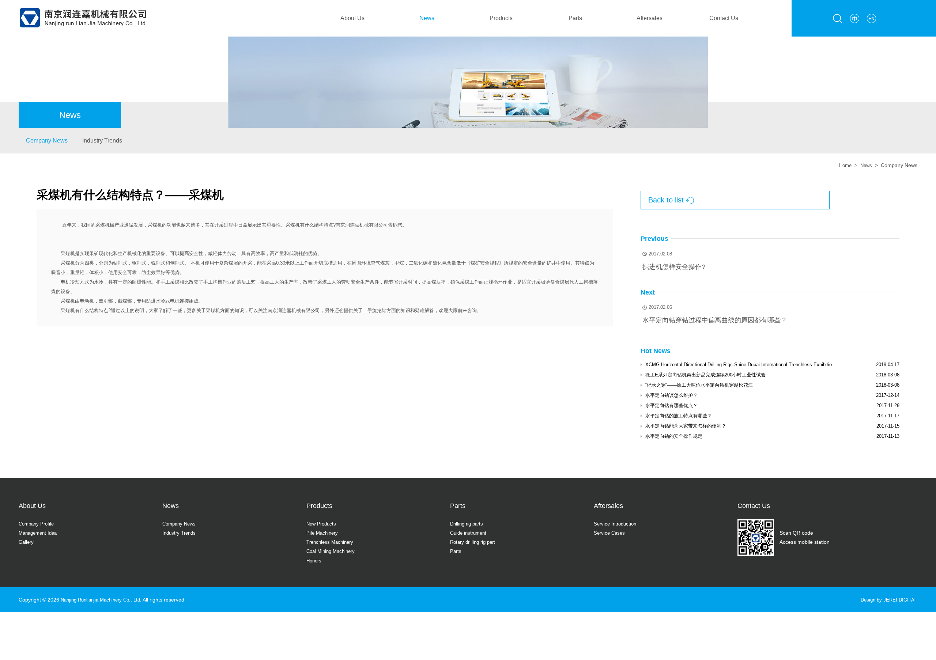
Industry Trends (102, 140)
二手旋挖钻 (374, 310)
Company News (47, 140)
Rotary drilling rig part (475, 542)
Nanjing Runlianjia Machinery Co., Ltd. (105, 600)
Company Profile (38, 524)
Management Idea (40, 533)
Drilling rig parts (468, 524)
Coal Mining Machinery (332, 551)
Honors (314, 561)
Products (501, 18)
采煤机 (293, 225)
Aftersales (650, 18)
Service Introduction (617, 524)
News (426, 18)
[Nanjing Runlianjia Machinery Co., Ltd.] (83, 4)
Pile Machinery (323, 533)
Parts (575, 18)
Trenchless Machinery (331, 542)
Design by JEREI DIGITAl (886, 600)
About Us (352, 18)
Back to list (671, 200)
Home (843, 165)
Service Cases (610, 533)
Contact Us (723, 18)
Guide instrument (470, 533)
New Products (322, 524)
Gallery (27, 542)
